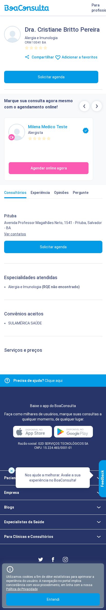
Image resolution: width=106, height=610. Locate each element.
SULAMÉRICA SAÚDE (25, 323)
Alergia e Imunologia (24, 287)
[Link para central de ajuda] (7, 380)
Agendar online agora (49, 168)
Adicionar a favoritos (79, 57)
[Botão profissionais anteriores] (84, 106)
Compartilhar (42, 57)
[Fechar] (11, 470)
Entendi (53, 599)
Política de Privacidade (22, 589)
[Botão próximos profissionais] (97, 106)
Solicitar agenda (51, 77)
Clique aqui (38, 381)
